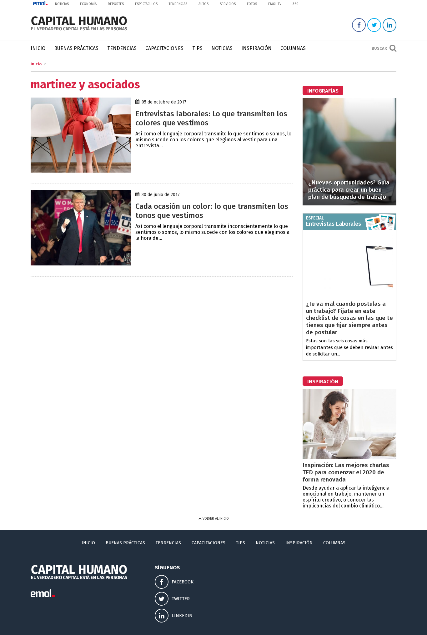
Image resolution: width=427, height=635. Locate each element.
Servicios (228, 4)
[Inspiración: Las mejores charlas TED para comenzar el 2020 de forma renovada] (349, 458)
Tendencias (178, 4)
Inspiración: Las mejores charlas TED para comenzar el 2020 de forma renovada (346, 472)
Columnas (293, 48)
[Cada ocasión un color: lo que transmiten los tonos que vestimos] (81, 264)
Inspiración (256, 48)
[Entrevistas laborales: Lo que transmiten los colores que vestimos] (81, 171)
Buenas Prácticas (76, 48)
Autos (203, 4)
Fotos (252, 4)
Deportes (116, 4)
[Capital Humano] (79, 30)
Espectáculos (146, 4)
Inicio (38, 48)
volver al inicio (215, 519)
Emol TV (274, 4)
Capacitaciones (164, 48)
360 (296, 4)
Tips (197, 48)
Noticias (62, 4)
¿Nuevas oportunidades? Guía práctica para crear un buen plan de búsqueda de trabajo (348, 189)
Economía (88, 4)
